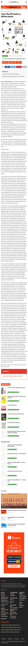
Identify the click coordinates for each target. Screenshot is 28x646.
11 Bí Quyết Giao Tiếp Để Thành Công (15, 414)
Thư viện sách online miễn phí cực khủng (15, 641)
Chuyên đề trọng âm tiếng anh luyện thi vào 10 (11, 627)
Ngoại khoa (21, 605)
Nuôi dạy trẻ (3, 614)
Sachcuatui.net (5, 642)
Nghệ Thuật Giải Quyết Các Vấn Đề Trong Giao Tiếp (13, 76)
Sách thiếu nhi (14, 11)
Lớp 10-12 (12, 601)
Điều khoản (10, 638)
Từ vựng (2, 605)
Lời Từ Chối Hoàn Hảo (12, 405)
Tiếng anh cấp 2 (4, 598)
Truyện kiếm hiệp (22, 596)
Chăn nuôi (3, 611)
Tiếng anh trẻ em (4, 604)
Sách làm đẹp (13, 616)
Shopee (12, 62)
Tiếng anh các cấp (4, 597)
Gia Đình (3, 608)
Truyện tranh (22, 600)
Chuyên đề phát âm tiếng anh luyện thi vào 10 (11, 629)
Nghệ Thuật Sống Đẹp (13, 614)
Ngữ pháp (3, 593)
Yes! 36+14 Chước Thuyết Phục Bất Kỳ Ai (10, 74)
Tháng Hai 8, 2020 (11, 512)
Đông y (20, 603)
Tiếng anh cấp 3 (4, 600)
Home (2, 11)
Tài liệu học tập (13, 598)
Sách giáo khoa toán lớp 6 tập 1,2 (14, 471)
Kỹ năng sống (13, 612)
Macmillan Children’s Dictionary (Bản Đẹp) (10, 632)
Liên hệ (22, 638)
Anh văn (2, 592)
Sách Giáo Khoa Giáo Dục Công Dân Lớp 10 (12, 505)
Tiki (18, 62)
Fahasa (5, 62)
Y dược (20, 602)
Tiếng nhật (12, 595)
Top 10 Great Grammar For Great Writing (16, 510)
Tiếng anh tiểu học (5, 601)
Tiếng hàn (12, 593)
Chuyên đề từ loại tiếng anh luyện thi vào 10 (10, 625)
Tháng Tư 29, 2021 (11, 527)
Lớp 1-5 (11, 599)
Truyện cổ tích (22, 595)
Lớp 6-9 (11, 602)
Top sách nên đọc (7, 11)
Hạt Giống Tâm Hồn (14, 607)
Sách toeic (3, 595)
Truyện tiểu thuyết (21, 593)
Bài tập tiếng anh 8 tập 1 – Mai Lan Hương (16, 453)
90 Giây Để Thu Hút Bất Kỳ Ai (13, 422)
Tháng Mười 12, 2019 (11, 520)
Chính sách (17, 638)
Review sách (4, 618)
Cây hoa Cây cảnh (4, 609)
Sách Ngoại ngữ (13, 592)
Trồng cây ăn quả (4, 616)
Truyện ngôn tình (22, 598)
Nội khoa (21, 607)
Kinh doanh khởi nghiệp (13, 610)
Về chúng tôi (3, 638)
